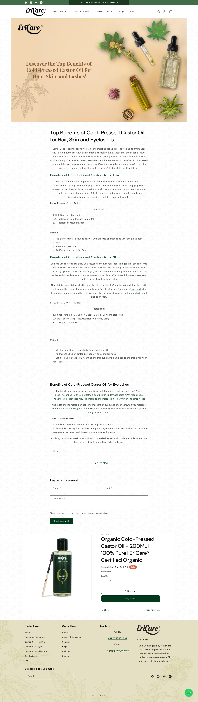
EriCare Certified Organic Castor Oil (75, 409)
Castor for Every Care (35, 637)
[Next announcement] (128, 2)
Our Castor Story (32, 656)
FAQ (27, 661)
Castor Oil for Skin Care (36, 651)
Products (66, 632)
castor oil (136, 289)
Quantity (104, 576)
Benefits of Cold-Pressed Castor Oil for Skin (85, 257)
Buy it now (130, 598)
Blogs (64, 647)
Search (65, 656)
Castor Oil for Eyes (33, 647)
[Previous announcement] (70, 2)
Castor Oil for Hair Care (36, 642)
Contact (66, 642)
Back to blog (101, 463)
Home (27, 632)
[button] (82, 12)
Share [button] (55, 451)
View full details (153, 610)
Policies (66, 651)
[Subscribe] (70, 676)
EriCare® (102, 696)
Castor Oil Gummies (71, 637)
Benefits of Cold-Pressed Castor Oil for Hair (84, 175)
